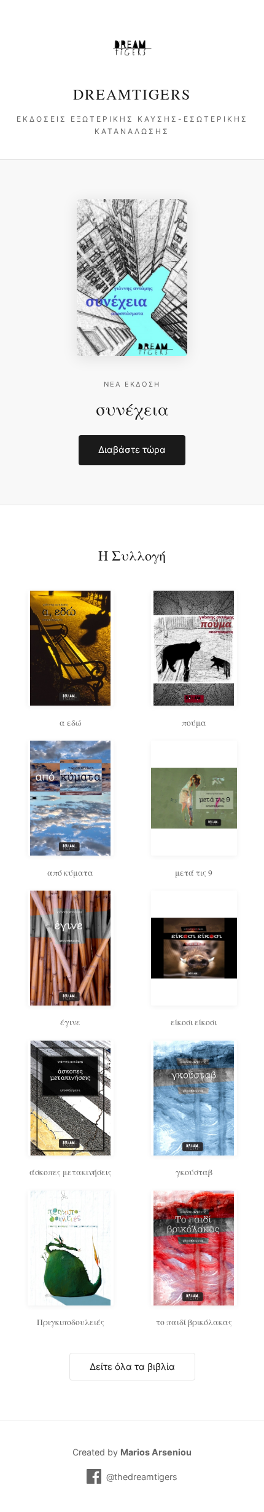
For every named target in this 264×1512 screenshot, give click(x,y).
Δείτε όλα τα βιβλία (132, 1366)
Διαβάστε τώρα (132, 449)
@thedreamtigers (141, 1476)
